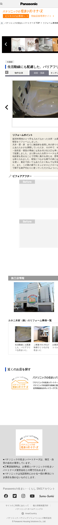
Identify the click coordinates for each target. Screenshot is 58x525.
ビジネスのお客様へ (15, 16)
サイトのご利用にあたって (17, 505)
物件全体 (19, 73)
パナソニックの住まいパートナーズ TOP (22, 23)
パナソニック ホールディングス (29, 509)
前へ (6, 44)
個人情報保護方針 (40, 505)
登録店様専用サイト (41, 16)
